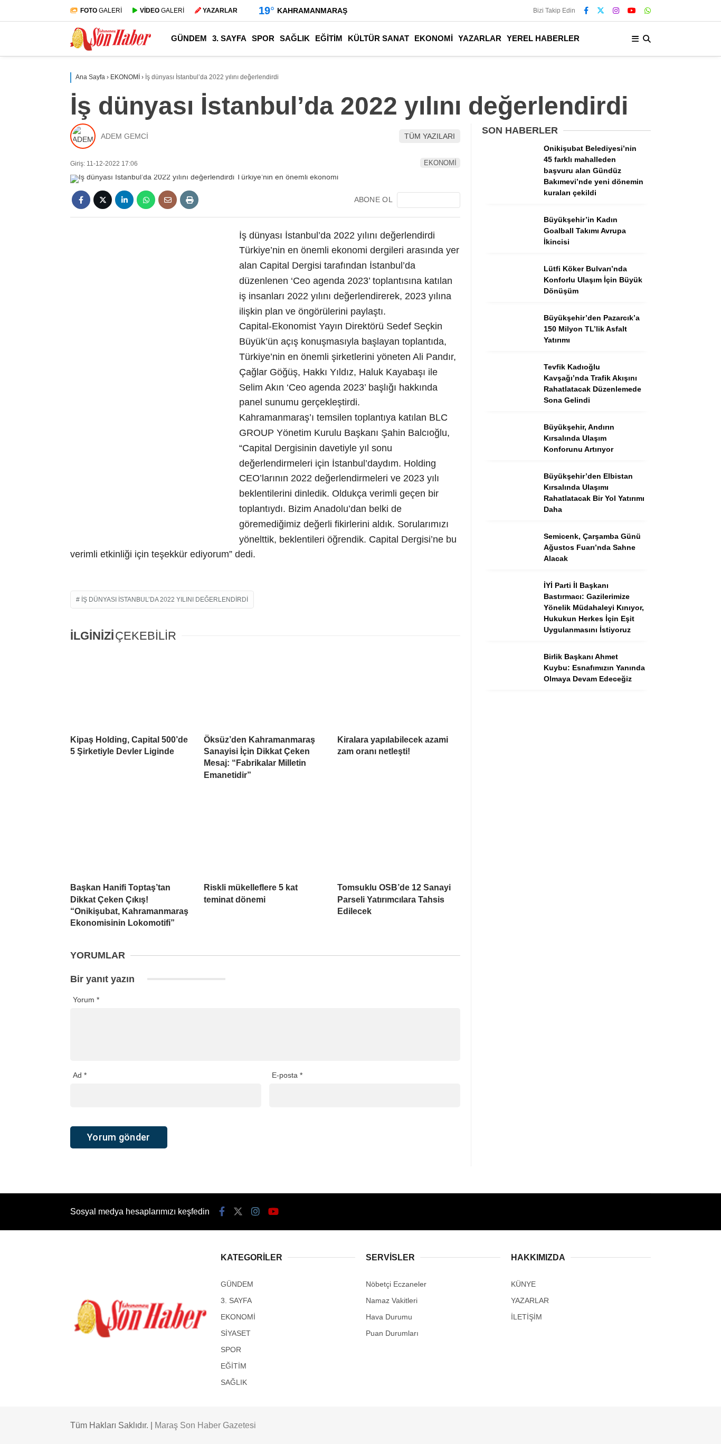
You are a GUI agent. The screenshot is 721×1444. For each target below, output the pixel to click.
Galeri (620, 81)
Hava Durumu (629, 497)
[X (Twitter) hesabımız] (655, 707)
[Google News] (428, 200)
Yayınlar (622, 214)
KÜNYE (523, 1284)
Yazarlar (623, 125)
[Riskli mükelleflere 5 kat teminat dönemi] (265, 837)
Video (617, 103)
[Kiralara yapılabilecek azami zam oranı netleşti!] (398, 689)
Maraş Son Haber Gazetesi (205, 1425)
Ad (80, 1075)
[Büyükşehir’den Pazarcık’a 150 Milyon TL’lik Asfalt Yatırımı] (509, 345)
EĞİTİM (613, 348)
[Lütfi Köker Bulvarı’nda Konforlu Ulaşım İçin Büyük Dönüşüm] (509, 296)
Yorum (86, 999)
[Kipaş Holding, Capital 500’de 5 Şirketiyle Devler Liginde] (131, 689)
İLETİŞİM (526, 1317)
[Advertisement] (149, 386)
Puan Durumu (632, 564)
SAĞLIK (614, 326)
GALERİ (101, 10)
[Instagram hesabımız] (255, 1211)
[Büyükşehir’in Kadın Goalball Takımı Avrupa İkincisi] (509, 247)
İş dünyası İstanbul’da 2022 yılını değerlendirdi (164, 599)
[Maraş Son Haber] (110, 48)
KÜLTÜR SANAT (629, 369)
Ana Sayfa (627, 58)
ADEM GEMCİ (124, 136)
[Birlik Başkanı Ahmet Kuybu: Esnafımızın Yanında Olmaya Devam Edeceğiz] (509, 684)
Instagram (658, 737)
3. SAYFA (616, 284)
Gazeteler (625, 542)
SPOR (611, 305)
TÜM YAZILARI (429, 136)
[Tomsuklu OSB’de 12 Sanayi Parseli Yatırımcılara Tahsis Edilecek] (398, 837)
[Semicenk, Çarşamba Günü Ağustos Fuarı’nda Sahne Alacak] (509, 564)
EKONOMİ (619, 390)
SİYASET (236, 1333)
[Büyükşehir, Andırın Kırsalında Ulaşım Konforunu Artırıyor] (509, 455)
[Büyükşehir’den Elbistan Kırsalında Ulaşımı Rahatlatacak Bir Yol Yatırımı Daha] (509, 504)
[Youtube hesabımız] (273, 1211)
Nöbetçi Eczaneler (640, 475)
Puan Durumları (392, 1333)
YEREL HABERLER (635, 432)
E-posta (287, 1075)
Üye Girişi (624, 169)
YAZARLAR (620, 411)
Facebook (658, 677)
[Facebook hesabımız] (586, 10)
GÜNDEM (617, 263)
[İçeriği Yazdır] (189, 200)
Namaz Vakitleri (637, 520)
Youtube (660, 766)
